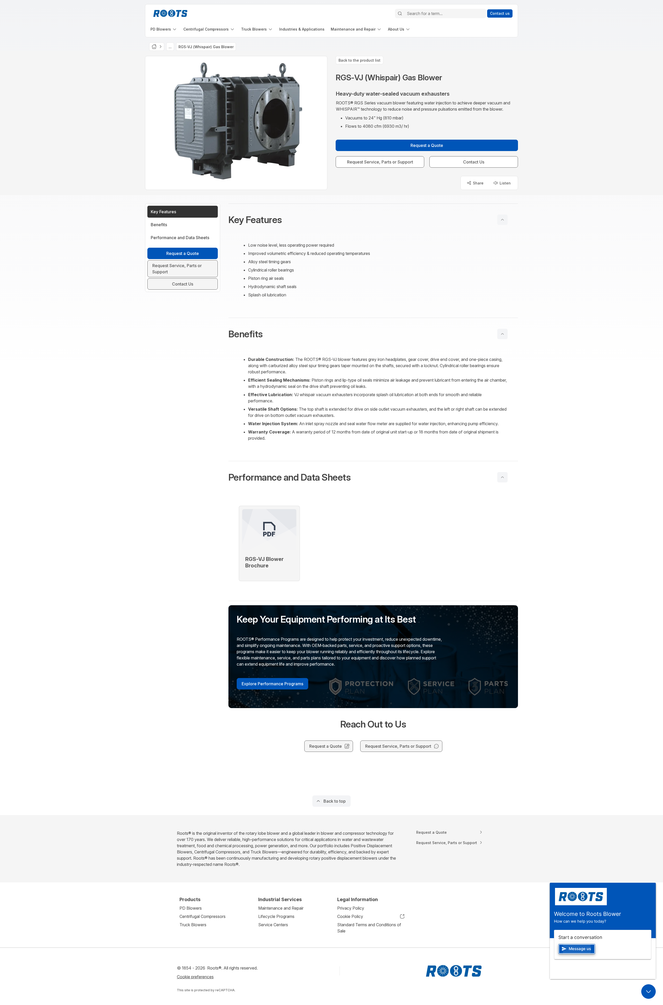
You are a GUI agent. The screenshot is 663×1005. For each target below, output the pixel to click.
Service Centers (273, 924)
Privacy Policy (350, 908)
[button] (373, 220)
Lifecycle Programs (276, 916)
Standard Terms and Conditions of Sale (369, 927)
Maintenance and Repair (281, 908)
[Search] (400, 13)
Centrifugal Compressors (202, 916)
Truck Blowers (192, 924)
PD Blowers (190, 908)
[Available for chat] (648, 991)
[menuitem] (163, 29)
